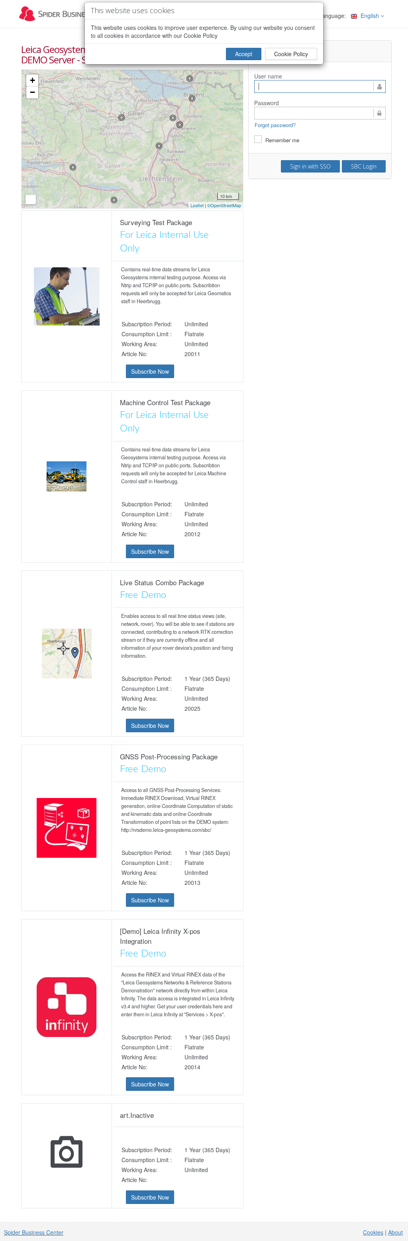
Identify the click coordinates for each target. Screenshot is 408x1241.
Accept (243, 54)
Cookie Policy (291, 54)
